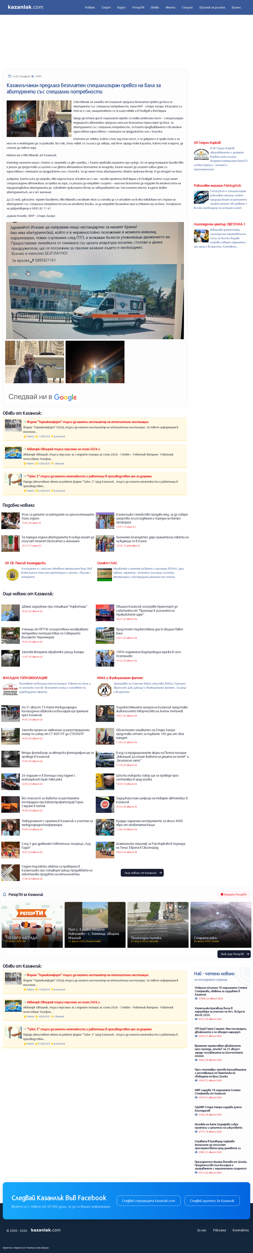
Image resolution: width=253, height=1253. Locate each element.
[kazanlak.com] (46, 1230)
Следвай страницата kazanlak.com (148, 1201)
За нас (202, 1230)
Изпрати (234, 894)
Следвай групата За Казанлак (212, 1201)
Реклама (219, 1230)
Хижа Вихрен (42, 1247)
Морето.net (20, 1247)
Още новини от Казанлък (141, 872)
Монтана (31, 1247)
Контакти (241, 1230)
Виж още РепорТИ (232, 954)
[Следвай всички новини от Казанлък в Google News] (43, 394)
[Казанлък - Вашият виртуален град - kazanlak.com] (25, 7)
